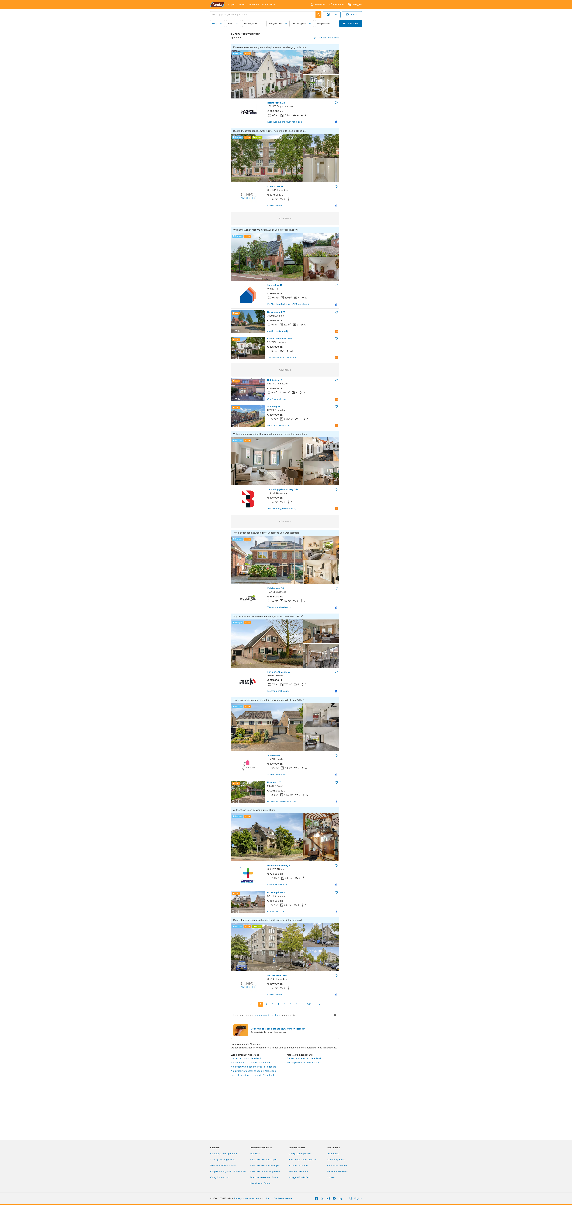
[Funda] (217, 4)
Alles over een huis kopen (263, 1159)
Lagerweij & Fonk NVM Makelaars (284, 121)
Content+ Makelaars (277, 884)
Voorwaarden (252, 1198)
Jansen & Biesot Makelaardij (281, 357)
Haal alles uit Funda (260, 1183)
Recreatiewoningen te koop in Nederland (252, 1075)
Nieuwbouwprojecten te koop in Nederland (253, 1070)
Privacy (238, 1198)
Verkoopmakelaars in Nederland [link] (303, 1062)
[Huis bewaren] (336, 103)
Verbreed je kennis (298, 1171)
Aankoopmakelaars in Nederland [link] (304, 1058)
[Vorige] (251, 1004)
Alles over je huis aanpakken (265, 1171)
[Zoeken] (318, 14)
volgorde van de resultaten (267, 1015)
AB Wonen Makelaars (278, 425)
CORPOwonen (275, 205)
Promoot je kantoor (298, 1165)
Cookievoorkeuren (283, 1198)
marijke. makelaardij (277, 331)
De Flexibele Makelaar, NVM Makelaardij (288, 304)
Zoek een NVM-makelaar (223, 1165)
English (358, 1198)
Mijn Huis (255, 1153)
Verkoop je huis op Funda (223, 1153)
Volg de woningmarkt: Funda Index (228, 1171)
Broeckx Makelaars (277, 911)
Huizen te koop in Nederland (246, 1058)
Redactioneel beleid (337, 1171)
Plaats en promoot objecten (303, 1159)
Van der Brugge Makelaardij (281, 508)
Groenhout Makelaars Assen (281, 801)
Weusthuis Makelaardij (279, 607)
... (302, 1004)
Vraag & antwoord (219, 1177)
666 (309, 1004)
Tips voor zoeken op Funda (264, 1177)
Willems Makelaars (277, 774)
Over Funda (333, 1153)
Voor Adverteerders (337, 1165)
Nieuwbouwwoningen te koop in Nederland (253, 1066)
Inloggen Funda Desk (300, 1177)
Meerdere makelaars (278, 690)
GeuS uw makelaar (277, 399)
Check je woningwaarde (222, 1159)
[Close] (335, 1015)
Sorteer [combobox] (328, 37)
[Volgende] (319, 1004)
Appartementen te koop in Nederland (250, 1062)
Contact (331, 1177)
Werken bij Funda (336, 1159)
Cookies (266, 1198)
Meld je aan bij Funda (300, 1153)
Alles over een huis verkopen (265, 1165)
